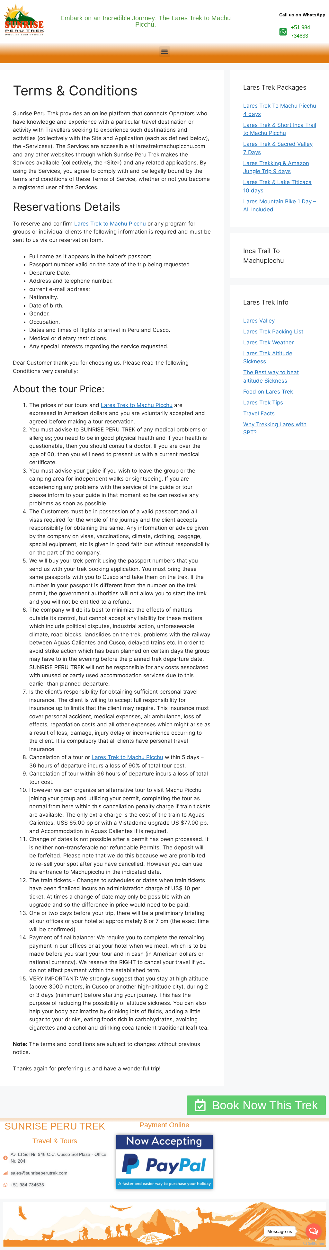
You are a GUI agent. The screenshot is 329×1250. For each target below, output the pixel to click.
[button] (164, 51)
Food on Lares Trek (268, 391)
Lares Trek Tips (263, 402)
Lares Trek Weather (268, 342)
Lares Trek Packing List (273, 331)
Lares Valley (259, 320)
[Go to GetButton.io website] (313, 1244)
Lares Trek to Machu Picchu (110, 223)
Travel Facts (259, 413)
